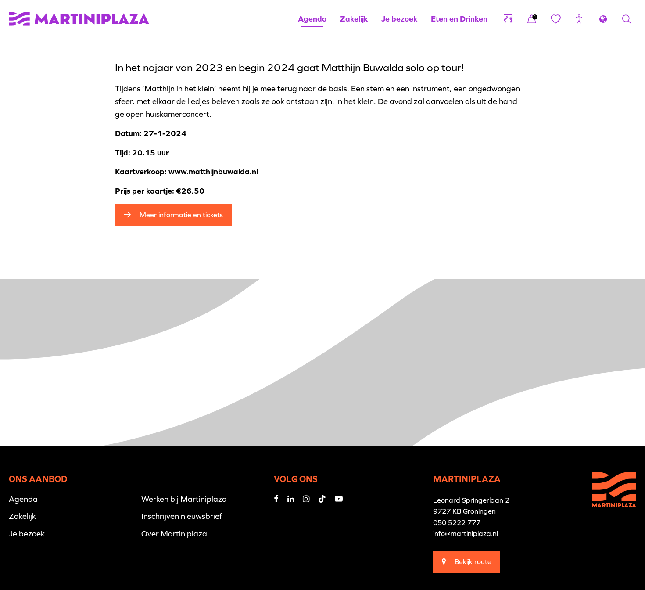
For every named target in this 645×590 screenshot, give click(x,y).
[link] (531, 19)
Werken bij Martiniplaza (184, 499)
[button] (579, 19)
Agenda (312, 18)
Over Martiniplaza (174, 533)
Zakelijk (354, 18)
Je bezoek (399, 18)
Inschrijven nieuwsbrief (181, 516)
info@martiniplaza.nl (465, 533)
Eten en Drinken (459, 18)
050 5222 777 (456, 522)
